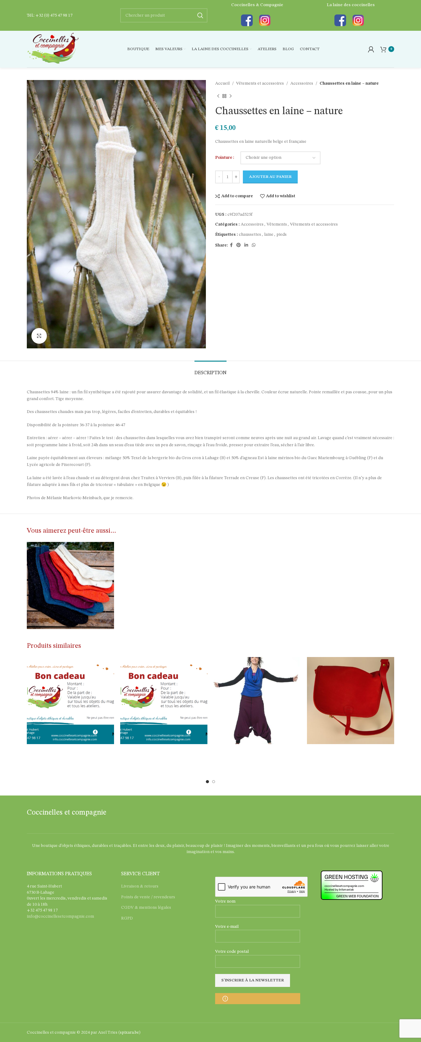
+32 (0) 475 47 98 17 (53, 15)
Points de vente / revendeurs (148, 897)
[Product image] (257, 700)
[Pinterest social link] (239, 245)
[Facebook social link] (231, 245)
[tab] (210, 370)
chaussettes (250, 234)
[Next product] (230, 96)
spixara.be (129, 1032)
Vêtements (277, 224)
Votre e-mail (227, 926)
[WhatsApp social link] (253, 245)
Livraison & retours (139, 886)
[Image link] (247, 20)
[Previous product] (218, 96)
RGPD (127, 918)
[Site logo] (53, 49)
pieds (281, 234)
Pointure (223, 157)
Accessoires (301, 83)
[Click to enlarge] (39, 335)
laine (268, 234)
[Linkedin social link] (246, 245)
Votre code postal (232, 951)
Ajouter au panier (270, 177)
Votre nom (225, 901)
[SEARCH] (200, 15)
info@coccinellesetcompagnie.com (60, 916)
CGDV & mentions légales (146, 907)
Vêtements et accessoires (260, 83)
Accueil (222, 83)
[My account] (371, 49)
